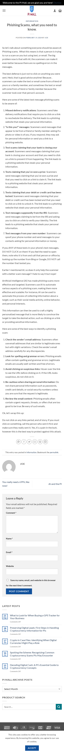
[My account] (54, 10)
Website (10, 566)
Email (9, 552)
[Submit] (59, 707)
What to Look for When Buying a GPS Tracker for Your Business (35, 617)
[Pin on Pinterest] (40, 441)
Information (32, 21)
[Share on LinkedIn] (45, 441)
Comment (11, 512)
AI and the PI (55, 483)
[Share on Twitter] (29, 441)
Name (9, 538)
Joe (46, 38)
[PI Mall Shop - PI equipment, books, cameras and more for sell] (32, 10)
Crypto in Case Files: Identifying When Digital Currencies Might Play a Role (33, 641)
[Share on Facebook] (23, 441)
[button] (4, 10)
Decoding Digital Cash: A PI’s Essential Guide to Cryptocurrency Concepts (34, 666)
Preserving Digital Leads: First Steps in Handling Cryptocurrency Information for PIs (34, 629)
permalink (54, 452)
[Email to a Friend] (34, 441)
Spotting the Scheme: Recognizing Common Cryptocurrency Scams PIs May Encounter (32, 654)
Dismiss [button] (57, 2)
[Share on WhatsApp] (18, 441)
